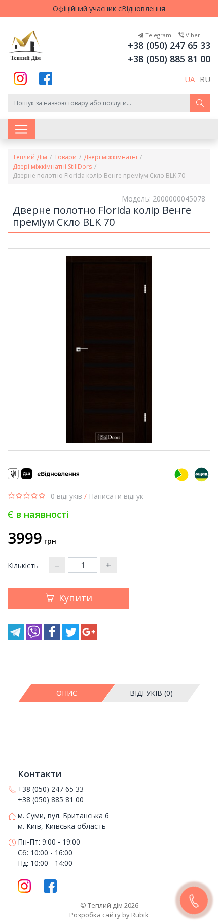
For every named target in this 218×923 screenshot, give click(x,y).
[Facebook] (53, 637)
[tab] (67, 693)
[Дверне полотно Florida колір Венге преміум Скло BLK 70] (109, 349)
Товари (65, 157)
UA (190, 79)
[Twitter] (71, 637)
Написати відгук (116, 496)
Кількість (23, 565)
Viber (192, 35)
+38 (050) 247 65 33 (169, 45)
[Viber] (35, 637)
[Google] (89, 637)
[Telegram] (17, 637)
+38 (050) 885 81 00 (169, 59)
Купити (75, 598)
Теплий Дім (30, 157)
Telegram (157, 35)
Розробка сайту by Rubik (109, 914)
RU (205, 79)
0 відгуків (66, 496)
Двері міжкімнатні (110, 157)
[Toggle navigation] (21, 129)
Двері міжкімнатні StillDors (52, 166)
